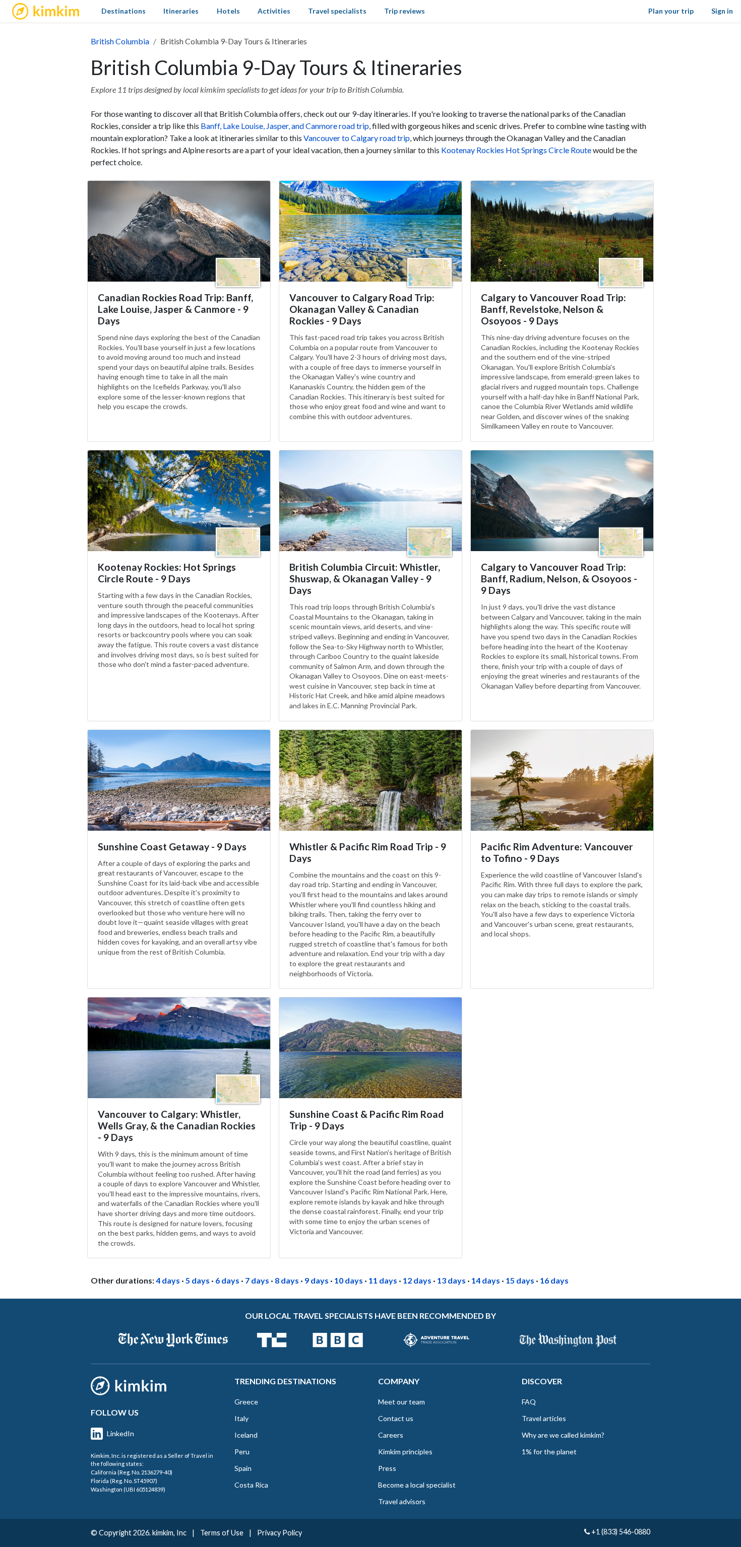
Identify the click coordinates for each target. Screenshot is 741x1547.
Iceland (246, 1435)
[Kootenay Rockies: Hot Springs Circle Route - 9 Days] (179, 500)
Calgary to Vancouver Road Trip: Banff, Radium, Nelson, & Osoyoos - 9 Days (559, 578)
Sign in (722, 11)
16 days (554, 1280)
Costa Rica (251, 1485)
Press (387, 1468)
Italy (241, 1418)
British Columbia (120, 41)
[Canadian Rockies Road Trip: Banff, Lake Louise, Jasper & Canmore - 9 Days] (179, 231)
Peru (242, 1451)
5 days (198, 1280)
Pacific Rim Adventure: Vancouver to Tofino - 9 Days (557, 852)
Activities (274, 11)
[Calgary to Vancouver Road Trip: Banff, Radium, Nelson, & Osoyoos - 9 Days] (562, 500)
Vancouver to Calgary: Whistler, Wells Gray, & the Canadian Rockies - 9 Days (177, 1125)
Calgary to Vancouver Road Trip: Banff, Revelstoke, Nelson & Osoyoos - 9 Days (553, 309)
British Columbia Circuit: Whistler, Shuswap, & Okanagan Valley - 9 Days (364, 578)
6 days (227, 1280)
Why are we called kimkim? (563, 1435)
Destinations (123, 11)
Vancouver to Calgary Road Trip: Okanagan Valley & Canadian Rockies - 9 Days (362, 309)
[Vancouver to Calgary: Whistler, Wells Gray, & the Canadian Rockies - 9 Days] (179, 1047)
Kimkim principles (405, 1451)
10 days (348, 1280)
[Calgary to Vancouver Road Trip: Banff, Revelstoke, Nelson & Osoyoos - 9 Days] (562, 231)
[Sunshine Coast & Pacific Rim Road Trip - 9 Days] (370, 1047)
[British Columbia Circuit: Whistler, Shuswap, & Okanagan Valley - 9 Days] (370, 500)
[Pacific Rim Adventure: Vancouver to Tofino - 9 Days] (562, 780)
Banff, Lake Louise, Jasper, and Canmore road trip (285, 125)
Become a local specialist (417, 1485)
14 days (485, 1280)
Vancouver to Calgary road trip (356, 138)
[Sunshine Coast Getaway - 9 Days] (179, 780)
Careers (390, 1435)
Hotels (228, 11)
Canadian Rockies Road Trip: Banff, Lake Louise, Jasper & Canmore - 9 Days (175, 309)
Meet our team (401, 1401)
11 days (382, 1280)
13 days (451, 1280)
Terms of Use (221, 1532)
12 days (417, 1280)
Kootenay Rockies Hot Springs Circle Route (516, 150)
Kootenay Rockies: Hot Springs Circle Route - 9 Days (167, 572)
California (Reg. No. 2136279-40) (131, 1472)
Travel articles (544, 1418)
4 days (168, 1280)
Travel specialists (337, 11)
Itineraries (181, 11)
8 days (287, 1280)
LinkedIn (120, 1433)
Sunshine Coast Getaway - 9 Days (172, 846)
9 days (316, 1280)
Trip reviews (404, 11)
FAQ (529, 1401)
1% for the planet (549, 1451)
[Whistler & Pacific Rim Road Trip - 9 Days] (370, 780)
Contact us (395, 1418)
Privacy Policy (279, 1532)
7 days (257, 1280)
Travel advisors (401, 1501)
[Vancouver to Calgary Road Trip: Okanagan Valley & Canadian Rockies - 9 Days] (370, 231)
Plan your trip (671, 11)
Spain (243, 1468)
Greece (246, 1401)
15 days (520, 1280)
